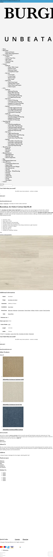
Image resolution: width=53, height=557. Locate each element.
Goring (7, 178)
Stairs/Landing (46, 310)
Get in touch (3, 441)
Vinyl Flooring (6, 121)
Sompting (8, 174)
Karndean (7, 334)
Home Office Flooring (13, 93)
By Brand (8, 114)
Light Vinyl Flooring (13, 133)
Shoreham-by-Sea (10, 168)
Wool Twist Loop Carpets (14, 85)
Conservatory (21, 310)
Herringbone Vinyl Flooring (15, 144)
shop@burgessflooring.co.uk (6, 201)
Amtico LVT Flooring (13, 115)
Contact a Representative (6, 234)
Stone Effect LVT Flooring (14, 111)
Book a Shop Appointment (12, 53)
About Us (2, 440)
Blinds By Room (10, 154)
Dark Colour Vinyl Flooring (15, 138)
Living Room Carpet (13, 71)
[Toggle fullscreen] (3, 555)
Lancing (8, 169)
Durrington (8, 180)
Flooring (25, 539)
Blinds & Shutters (7, 153)
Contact (5, 181)
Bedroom (15, 310)
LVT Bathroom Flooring (14, 97)
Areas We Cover (7, 162)
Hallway (33, 310)
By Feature (8, 80)
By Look (8, 73)
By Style (8, 106)
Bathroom (10, 310)
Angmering (8, 175)
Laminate (8, 62)
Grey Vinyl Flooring (13, 136)
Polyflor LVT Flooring (14, 120)
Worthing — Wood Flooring (13, 171)
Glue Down (10, 307)
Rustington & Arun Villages (12, 166)
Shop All (2, 355)
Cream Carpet (11, 76)
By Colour (8, 99)
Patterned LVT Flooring (14, 112)
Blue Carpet (11, 79)
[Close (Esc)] (0, 555)
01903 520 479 (3, 0)
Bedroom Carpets (12, 70)
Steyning (8, 172)
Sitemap (27, 542)
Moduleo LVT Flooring (14, 118)
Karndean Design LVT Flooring (16, 117)
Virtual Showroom (7, 55)
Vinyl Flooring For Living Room (16, 129)
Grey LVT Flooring (13, 100)
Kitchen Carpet (12, 68)
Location (2, 464)
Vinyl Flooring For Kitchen (15, 127)
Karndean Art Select (12, 300)
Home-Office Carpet (13, 67)
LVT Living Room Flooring (15, 96)
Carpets (7, 56)
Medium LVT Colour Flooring (15, 103)
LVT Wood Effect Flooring (15, 109)
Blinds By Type (9, 156)
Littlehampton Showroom (9, 160)
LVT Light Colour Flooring (15, 102)
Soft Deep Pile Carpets (13, 83)
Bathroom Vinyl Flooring (14, 130)
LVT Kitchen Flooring (13, 94)
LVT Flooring (3, 467)
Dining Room (28, 310)
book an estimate (14, 435)
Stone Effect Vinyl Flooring (15, 142)
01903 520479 (2, 196)
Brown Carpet (11, 77)
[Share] (1, 555)
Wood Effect (11, 314)
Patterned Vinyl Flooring (14, 145)
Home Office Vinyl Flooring (15, 126)
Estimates (2, 462)
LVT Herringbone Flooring (15, 108)
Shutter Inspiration (10, 157)
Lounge (41, 310)
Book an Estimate (10, 52)
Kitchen (37, 310)
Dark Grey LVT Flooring (14, 105)
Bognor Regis (9, 165)
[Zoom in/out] (4, 555)
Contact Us (2, 466)
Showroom (6, 203)
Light (9, 324)
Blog (4, 159)
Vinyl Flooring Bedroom (14, 124)
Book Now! (5, 50)
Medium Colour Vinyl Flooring (16, 135)
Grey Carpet (11, 74)
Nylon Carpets (12, 86)
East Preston (9, 177)
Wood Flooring (9, 61)
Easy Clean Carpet (12, 82)
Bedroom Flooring (13, 91)
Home (4, 49)
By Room (8, 65)
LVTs (4, 88)
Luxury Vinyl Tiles (10, 58)
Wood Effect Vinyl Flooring (15, 141)
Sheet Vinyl (8, 59)
